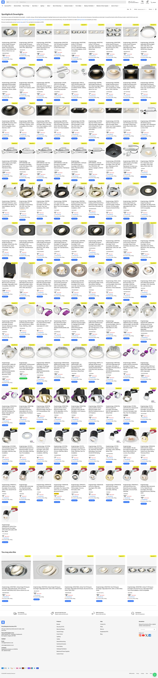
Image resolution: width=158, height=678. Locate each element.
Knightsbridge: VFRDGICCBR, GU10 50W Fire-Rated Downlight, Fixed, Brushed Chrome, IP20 (26, 488)
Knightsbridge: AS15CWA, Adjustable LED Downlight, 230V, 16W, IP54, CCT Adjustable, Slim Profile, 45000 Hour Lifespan (148, 46)
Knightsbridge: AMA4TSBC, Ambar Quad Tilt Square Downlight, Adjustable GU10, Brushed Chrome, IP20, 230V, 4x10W (113, 46)
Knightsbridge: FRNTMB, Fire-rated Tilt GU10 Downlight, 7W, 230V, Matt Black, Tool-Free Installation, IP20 (61, 204)
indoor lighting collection (27, 19)
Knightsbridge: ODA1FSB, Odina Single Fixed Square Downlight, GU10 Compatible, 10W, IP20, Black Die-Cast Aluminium (26, 244)
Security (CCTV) (8, 5)
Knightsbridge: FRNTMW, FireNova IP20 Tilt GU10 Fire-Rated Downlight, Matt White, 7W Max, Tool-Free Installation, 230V (79, 204)
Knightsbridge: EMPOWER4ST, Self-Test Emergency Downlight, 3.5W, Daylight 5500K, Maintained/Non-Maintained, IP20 (43, 165)
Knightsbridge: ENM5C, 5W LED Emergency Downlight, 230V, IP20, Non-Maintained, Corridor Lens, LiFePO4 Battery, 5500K (130, 164)
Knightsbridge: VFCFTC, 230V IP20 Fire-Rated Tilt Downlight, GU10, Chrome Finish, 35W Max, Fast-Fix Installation (78, 449)
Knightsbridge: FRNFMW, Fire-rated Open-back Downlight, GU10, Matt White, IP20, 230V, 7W (147, 163)
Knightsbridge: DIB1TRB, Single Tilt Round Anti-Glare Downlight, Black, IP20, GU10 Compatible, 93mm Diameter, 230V (9, 124)
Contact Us (102, 624)
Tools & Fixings (26, 5)
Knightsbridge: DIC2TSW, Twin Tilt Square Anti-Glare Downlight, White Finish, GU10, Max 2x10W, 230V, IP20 (130, 124)
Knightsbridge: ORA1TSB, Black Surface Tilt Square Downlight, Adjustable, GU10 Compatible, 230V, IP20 (9, 283)
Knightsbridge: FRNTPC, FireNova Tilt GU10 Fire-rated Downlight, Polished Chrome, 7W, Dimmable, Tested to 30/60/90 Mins (113, 204)
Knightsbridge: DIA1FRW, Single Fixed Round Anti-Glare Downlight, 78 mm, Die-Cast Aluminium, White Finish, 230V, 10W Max (113, 86)
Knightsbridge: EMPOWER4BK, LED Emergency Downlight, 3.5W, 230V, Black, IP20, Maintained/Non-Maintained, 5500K (25, 165)
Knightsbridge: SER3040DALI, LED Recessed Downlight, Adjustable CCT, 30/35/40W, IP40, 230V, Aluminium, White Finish (78, 367)
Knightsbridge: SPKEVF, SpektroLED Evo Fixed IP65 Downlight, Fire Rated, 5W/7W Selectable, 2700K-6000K (130, 366)
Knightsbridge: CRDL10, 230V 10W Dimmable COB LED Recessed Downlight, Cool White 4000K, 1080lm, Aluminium (78, 86)
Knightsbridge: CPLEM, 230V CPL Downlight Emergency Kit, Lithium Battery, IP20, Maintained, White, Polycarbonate (61, 86)
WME (5, 673)
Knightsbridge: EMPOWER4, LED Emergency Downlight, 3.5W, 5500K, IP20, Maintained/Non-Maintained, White (9, 164)
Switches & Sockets (68, 5)
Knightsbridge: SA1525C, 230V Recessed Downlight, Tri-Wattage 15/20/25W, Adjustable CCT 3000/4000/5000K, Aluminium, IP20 (78, 325)
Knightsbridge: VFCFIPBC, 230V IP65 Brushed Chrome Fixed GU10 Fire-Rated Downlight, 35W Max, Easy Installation (9, 449)
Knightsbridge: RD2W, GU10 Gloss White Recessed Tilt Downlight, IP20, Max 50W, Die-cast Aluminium (148, 283)
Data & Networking (57, 5)
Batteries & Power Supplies (102, 5)
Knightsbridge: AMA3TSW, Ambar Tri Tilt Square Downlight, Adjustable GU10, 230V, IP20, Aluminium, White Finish (96, 46)
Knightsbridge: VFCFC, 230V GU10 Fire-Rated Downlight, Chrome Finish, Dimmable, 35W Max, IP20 (148, 408)
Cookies (142, 673)
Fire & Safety (78, 5)
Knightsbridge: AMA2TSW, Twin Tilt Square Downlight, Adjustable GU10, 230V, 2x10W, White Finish (61, 45)
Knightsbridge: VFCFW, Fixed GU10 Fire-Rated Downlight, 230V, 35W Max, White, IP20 (113, 448)
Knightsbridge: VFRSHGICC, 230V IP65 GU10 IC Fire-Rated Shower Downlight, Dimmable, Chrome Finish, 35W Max (130, 488)
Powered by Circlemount (10, 673)
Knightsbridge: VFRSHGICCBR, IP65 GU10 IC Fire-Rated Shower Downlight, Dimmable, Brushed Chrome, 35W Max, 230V (148, 489)
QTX (26, 22)
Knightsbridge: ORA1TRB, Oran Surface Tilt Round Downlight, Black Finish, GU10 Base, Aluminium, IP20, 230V (131, 244)
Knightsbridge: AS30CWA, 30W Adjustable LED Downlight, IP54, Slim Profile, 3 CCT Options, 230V (27, 85)
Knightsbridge (19, 22)
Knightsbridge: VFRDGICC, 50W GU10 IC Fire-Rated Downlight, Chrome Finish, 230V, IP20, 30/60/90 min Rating (9, 488)
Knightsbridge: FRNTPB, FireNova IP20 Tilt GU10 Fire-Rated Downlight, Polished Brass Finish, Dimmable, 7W (96, 203)
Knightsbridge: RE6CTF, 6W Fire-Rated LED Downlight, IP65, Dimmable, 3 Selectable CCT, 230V (44, 323)
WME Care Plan (131, 673)
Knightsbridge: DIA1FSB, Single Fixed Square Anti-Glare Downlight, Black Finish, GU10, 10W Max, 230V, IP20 (130, 86)
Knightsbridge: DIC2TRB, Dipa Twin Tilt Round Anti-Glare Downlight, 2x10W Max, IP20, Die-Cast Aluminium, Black (78, 124)
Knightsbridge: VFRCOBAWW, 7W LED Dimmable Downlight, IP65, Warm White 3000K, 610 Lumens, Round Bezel (130, 449)
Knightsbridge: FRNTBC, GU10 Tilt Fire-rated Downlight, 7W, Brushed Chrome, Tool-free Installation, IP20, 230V (43, 204)
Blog (101, 634)
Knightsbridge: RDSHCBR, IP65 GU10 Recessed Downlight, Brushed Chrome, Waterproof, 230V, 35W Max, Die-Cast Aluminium (9, 325)
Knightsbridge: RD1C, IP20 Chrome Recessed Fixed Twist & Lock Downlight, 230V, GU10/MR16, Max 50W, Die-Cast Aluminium (61, 284)
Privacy (137, 673)
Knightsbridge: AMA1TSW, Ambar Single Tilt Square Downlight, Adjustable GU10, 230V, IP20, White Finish (27, 45)
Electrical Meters (17, 5)
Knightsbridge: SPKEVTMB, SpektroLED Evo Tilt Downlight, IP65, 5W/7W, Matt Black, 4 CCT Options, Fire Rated (78, 409)
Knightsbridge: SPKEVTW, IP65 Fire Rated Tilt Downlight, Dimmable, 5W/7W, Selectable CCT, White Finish (113, 409)
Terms (147, 673)
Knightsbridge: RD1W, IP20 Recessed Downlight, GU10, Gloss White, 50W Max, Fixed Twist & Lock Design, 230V (96, 284)
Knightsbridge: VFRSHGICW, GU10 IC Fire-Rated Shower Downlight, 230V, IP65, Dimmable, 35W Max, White (9, 528)
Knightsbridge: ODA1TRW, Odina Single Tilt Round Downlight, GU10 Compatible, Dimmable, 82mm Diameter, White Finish (78, 245)
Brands (58, 624)
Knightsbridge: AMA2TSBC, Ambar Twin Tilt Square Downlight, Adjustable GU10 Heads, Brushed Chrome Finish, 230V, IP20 (44, 46)
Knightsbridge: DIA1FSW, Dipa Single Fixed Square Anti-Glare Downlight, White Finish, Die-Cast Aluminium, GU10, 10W (148, 86)
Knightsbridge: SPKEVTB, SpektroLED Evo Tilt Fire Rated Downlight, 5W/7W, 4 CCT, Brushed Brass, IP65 (44, 408)
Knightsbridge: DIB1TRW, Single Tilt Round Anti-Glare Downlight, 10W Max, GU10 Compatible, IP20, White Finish (26, 124)
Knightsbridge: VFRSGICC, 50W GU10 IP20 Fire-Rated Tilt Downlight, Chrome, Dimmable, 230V (78, 487)
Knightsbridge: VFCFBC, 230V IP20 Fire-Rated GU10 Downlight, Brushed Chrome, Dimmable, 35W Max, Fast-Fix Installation (130, 409)
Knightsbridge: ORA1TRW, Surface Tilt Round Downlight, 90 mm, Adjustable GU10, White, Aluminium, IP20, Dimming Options (148, 245)
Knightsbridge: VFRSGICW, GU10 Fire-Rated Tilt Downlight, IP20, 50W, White (96, 487)
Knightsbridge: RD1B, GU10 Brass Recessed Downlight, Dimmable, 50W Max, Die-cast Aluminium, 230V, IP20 (44, 283)
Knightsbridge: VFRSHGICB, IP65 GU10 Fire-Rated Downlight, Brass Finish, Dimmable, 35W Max (113, 487)
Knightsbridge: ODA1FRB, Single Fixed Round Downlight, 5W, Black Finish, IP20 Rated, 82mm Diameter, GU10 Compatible (148, 204)
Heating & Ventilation (89, 5)
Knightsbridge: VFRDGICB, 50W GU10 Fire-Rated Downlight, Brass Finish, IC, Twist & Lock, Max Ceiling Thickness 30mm (148, 449)
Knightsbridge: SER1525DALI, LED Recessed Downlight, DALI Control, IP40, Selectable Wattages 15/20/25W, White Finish (26, 366)
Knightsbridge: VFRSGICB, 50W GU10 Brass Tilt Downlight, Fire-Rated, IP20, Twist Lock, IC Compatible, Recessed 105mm (61, 488)
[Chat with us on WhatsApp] (155, 675)
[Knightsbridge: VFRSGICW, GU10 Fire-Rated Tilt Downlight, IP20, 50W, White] (96, 474)
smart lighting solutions (39, 19)
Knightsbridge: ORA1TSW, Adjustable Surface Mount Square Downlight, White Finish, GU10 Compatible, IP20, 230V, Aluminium (26, 284)
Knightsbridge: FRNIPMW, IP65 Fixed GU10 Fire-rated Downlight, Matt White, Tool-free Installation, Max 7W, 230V (9, 204)
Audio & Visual (114, 5)
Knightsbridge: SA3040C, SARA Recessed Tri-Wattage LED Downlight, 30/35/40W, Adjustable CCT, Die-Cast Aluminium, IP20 (131, 324)
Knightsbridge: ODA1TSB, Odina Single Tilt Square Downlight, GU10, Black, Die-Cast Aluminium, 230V (96, 243)
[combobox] (66, 2)
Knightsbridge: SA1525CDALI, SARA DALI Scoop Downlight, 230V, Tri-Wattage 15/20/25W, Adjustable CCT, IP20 (113, 324)
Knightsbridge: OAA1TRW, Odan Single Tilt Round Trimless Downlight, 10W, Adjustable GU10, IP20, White (130, 204)
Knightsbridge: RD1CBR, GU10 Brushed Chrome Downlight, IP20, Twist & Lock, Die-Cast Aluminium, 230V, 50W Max (78, 284)
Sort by (135, 9)
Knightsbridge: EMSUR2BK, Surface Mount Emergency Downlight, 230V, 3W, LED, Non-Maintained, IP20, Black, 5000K (113, 164)
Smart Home (34, 5)
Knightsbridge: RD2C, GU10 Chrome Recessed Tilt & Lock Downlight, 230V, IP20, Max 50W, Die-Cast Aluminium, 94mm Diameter (113, 284)
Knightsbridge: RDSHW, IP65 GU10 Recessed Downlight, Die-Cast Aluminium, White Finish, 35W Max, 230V (27, 323)
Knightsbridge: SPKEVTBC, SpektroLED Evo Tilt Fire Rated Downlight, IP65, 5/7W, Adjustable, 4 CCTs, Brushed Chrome (61, 409)
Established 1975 (104, 631)
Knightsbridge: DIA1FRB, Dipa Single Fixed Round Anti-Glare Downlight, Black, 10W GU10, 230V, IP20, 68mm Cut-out (96, 86)
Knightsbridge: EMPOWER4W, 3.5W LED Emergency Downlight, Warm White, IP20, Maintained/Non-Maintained (61, 164)
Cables (48, 5)
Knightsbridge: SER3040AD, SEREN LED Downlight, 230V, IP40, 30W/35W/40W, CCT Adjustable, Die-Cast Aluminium (61, 366)
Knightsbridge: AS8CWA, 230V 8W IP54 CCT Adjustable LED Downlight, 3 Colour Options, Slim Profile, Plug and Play (44, 86)
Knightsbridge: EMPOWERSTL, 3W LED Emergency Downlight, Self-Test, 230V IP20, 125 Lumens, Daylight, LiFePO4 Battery (96, 165)
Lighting (42, 5)
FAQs (101, 626)
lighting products (81, 19)
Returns (102, 629)
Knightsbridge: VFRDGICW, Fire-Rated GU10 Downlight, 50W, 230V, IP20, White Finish (44, 487)
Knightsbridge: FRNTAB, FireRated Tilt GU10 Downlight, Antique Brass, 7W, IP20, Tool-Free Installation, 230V (26, 204)
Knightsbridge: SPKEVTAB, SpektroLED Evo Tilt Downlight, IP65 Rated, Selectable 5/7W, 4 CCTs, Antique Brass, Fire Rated (26, 409)
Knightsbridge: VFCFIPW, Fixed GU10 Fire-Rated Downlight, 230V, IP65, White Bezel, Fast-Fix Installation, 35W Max (43, 449)
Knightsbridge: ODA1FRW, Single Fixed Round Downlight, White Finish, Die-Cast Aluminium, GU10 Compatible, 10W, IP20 (9, 244)
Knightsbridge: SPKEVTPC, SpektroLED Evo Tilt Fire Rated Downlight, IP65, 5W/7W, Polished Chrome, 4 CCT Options (96, 409)
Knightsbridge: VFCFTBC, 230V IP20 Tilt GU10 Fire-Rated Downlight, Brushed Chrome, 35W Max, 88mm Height (61, 449)
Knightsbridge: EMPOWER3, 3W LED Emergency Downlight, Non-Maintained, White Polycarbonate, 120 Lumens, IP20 (148, 124)
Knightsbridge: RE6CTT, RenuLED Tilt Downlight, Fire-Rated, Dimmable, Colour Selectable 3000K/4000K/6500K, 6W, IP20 (61, 325)
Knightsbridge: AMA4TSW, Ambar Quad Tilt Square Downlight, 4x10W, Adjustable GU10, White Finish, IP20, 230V (130, 46)
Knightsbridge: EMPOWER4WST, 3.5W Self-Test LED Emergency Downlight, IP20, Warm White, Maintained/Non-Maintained (79, 165)
